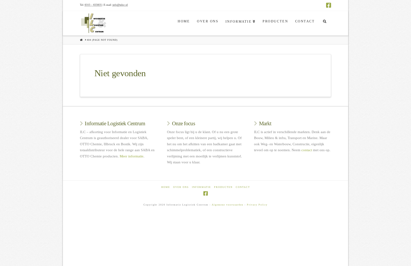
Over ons (181, 187)
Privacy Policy (257, 204)
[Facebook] (328, 5)
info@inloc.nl (120, 4)
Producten (223, 187)
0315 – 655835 (93, 4)
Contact (243, 187)
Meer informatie (131, 156)
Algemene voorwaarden (227, 204)
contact (306, 150)
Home (165, 187)
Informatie (201, 187)
